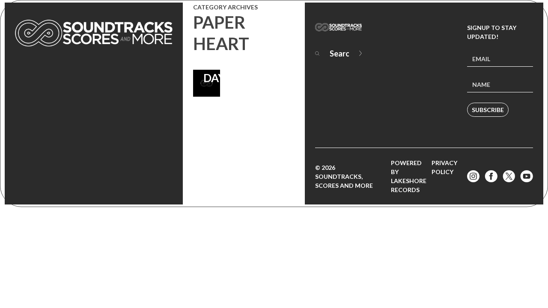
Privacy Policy (444, 167)
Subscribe (488, 109)
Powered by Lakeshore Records (408, 176)
